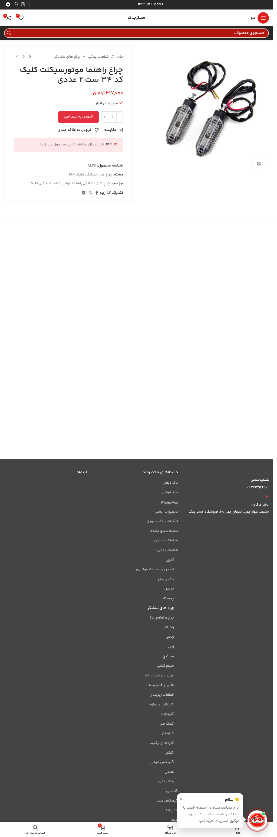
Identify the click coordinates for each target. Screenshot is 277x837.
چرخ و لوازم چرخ (161, 618)
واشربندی (166, 781)
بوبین (169, 589)
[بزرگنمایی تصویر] (259, 164)
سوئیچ (168, 656)
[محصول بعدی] (17, 57)
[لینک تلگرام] (8, 4)
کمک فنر (167, 724)
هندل (169, 772)
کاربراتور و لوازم (161, 705)
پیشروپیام (169, 502)
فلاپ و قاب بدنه (161, 685)
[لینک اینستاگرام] (23, 4)
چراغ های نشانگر (67, 57)
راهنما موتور (72, 183)
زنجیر (170, 637)
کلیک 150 (76, 175)
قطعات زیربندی (162, 695)
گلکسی (172, 791)
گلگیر (169, 753)
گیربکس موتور (162, 762)
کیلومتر (168, 733)
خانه (119, 57)
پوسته (168, 598)
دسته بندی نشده (164, 531)
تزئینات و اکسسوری (162, 521)
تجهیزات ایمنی (166, 512)
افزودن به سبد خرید (78, 116)
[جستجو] (9, 33)
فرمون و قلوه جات (159, 676)
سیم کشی (165, 666)
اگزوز (170, 560)
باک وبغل (170, 483)
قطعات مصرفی (166, 540)
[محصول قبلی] (30, 57)
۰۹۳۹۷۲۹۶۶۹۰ (257, 487)
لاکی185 (171, 810)
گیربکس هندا (167, 801)
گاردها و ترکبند (162, 743)
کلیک (33, 183)
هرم (174, 820)
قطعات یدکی (98, 57)
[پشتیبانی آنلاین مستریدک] (257, 821)
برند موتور (170, 492)
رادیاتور (168, 627)
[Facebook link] (97, 193)
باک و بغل (166, 579)
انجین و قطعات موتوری (155, 569)
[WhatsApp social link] (15, 4)
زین (171, 647)
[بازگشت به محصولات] (23, 57)
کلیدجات (167, 714)
